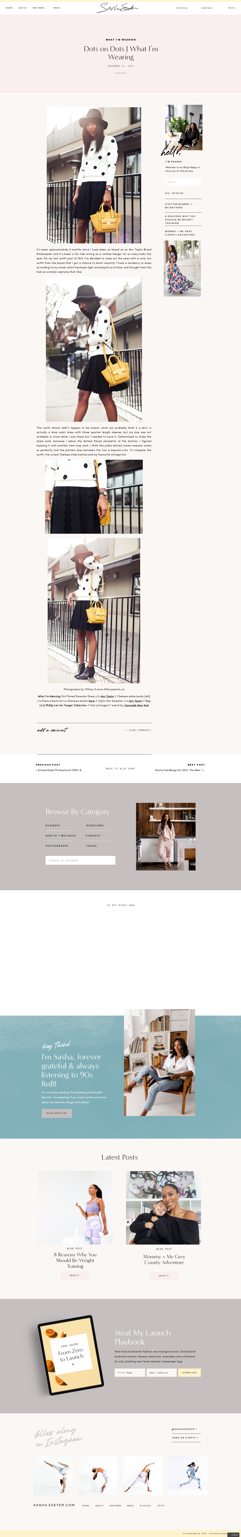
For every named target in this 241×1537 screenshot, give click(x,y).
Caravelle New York (136, 705)
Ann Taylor (107, 696)
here (92, 701)
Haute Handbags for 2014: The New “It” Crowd (185, 770)
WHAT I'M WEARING (121, 39)
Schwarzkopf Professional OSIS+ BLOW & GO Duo (69, 770)
